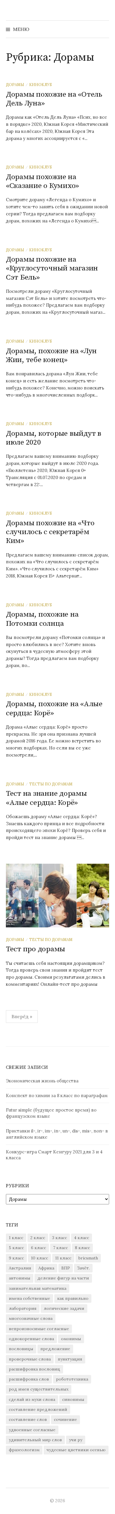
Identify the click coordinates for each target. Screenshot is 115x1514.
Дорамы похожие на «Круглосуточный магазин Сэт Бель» (52, 268)
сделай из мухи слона (32, 1399)
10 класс (39, 1258)
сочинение (65, 1419)
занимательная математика (37, 1288)
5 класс (16, 1247)
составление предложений (38, 1409)
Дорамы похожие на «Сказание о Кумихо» (42, 181)
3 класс (59, 1237)
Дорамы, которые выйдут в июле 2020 (53, 438)
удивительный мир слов (35, 1439)
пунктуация (70, 1359)
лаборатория (23, 1308)
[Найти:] (104, 29)
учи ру (75, 1439)
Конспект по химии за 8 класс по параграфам (57, 1095)
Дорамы (15, 84)
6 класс (38, 1247)
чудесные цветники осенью (76, 1449)
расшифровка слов (29, 1379)
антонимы (19, 1278)
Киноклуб (40, 84)
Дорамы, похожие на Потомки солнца (42, 619)
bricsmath (88, 1258)
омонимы (71, 1338)
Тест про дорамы (35, 949)
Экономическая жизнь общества (42, 1081)
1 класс (16, 1237)
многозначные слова (30, 1318)
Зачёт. (83, 1268)
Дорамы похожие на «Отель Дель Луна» (54, 99)
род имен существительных (38, 1389)
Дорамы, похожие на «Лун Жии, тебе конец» (51, 355)
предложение (55, 1348)
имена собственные (29, 1298)
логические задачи (64, 1308)
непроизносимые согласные (39, 1328)
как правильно (72, 1298)
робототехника (72, 1379)
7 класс (60, 1247)
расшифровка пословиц (34, 1369)
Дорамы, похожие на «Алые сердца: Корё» (54, 708)
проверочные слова (30, 1359)
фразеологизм (24, 1449)
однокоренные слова (31, 1338)
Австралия (20, 1268)
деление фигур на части (63, 1278)
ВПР (65, 1268)
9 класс (16, 1258)
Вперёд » (22, 1016)
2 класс (37, 1237)
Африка (46, 1268)
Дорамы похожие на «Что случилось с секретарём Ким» (50, 532)
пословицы (21, 1348)
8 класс (82, 1247)
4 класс (81, 1237)
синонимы (73, 1399)
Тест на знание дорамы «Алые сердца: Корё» (46, 798)
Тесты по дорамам (51, 784)
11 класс (63, 1258)
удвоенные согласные (32, 1429)
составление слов (28, 1419)
